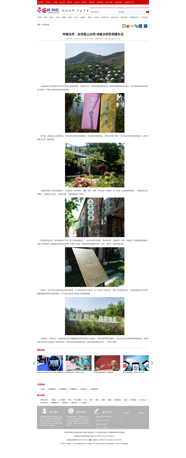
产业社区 (45, 25)
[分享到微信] (124, 26)
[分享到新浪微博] (128, 26)
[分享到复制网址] (136, 26)
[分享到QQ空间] (132, 26)
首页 (38, 25)
